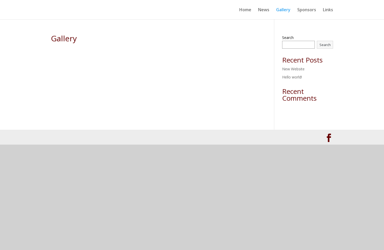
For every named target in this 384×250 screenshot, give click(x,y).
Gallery (283, 10)
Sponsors (306, 10)
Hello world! (292, 77)
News (263, 10)
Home (245, 10)
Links (328, 10)
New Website (293, 68)
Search (288, 37)
